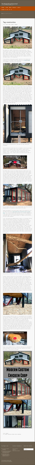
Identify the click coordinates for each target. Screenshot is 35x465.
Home (3, 13)
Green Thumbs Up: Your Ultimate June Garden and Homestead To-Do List (6, 455)
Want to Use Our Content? (16, 450)
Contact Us (14, 449)
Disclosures (3, 9)
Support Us (18, 7)
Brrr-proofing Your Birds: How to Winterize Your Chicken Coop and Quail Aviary (6, 452)
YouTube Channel (27, 60)
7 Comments (15, 24)
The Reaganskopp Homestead (10, 4)
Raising (7, 433)
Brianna (12, 24)
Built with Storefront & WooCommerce (7, 461)
